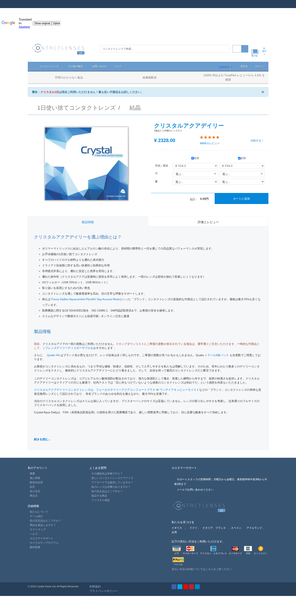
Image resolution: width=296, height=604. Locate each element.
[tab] (88, 221)
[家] (32, 66)
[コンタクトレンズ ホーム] (58, 49)
